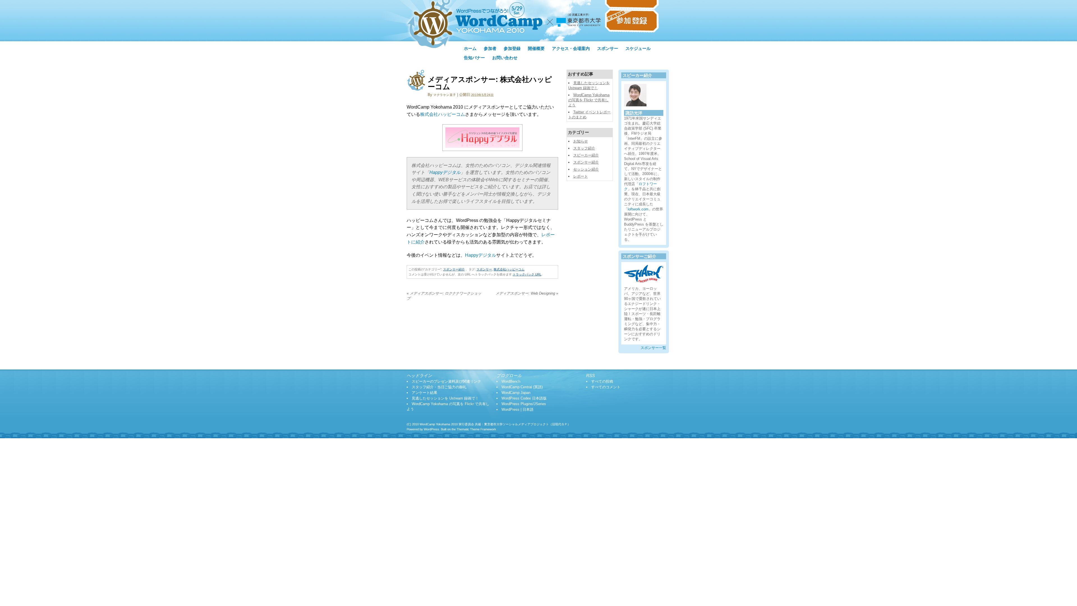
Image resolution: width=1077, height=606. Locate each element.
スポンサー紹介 (454, 269)
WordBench (510, 381)
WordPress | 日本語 (517, 409)
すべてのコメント (605, 387)
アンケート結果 (424, 393)
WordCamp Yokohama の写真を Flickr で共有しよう (588, 100)
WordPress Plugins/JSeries (523, 404)
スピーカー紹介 (586, 155)
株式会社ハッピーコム (442, 114)
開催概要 (536, 48)
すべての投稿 (602, 381)
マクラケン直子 (444, 95)
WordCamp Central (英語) (522, 387)
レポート (580, 176)
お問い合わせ (504, 58)
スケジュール (638, 48)
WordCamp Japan (515, 393)
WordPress (431, 429)
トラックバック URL (527, 274)
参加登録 (512, 48)
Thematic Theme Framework (476, 429)
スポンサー (607, 48)
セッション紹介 (586, 169)
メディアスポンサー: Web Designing (527, 293)
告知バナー (474, 58)
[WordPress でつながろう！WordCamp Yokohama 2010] (528, 40)
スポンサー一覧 (653, 348)
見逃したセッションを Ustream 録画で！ (445, 398)
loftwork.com (638, 209)
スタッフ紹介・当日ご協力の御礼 (439, 387)
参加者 (490, 48)
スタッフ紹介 (584, 148)
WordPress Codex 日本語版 (524, 398)
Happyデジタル (445, 172)
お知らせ (580, 141)
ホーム (470, 48)
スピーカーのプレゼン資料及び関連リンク (446, 381)
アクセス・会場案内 (571, 48)
